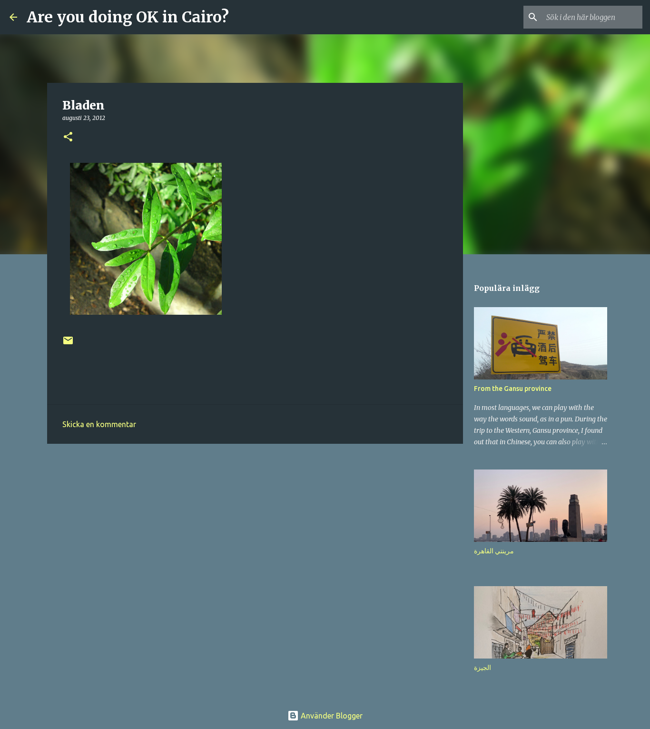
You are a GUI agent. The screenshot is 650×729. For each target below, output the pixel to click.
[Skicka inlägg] (68, 344)
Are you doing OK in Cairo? (128, 17)
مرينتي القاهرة (494, 551)
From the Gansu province (513, 388)
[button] (68, 137)
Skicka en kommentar (99, 424)
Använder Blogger (331, 715)
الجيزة (482, 667)
